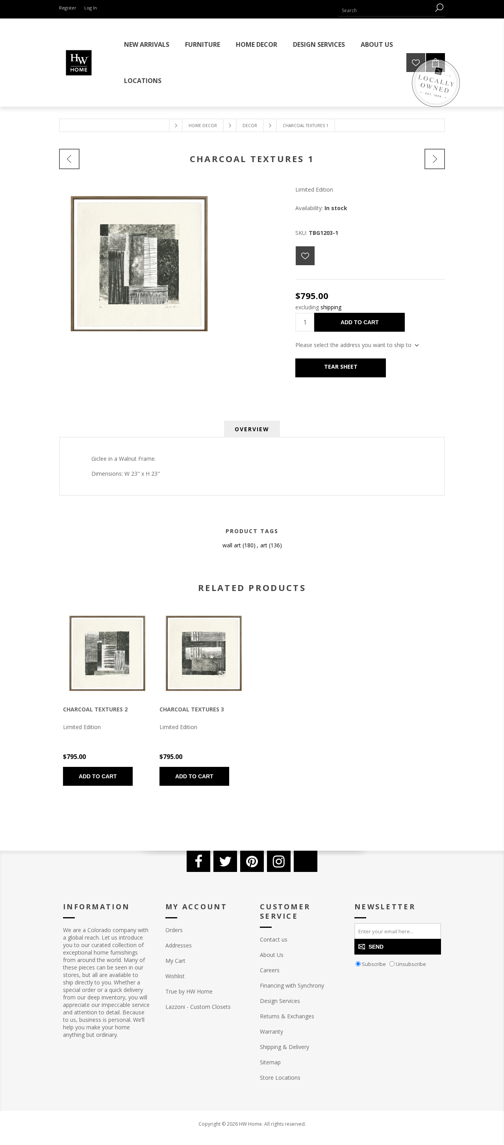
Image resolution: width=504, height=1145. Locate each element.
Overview (252, 429)
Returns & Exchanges (287, 1016)
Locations (142, 80)
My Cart (175, 960)
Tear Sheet (341, 366)
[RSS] (305, 861)
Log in (90, 8)
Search (439, 7)
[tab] (252, 429)
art (263, 545)
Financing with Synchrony (292, 985)
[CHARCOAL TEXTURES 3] (203, 653)
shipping (331, 307)
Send (376, 947)
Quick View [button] (93, 654)
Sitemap (270, 1062)
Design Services (280, 1001)
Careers (270, 970)
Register (67, 8)
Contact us (273, 939)
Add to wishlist (305, 255)
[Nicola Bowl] (69, 159)
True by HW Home (189, 991)
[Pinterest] (252, 861)
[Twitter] (225, 861)
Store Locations (280, 1077)
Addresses (178, 945)
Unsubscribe (411, 964)
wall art (231, 545)
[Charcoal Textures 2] (434, 159)
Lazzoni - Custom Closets (198, 1006)
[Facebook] (198, 861)
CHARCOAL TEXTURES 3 (191, 709)
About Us (272, 954)
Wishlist (175, 976)
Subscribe (374, 964)
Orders (174, 930)
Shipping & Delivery (284, 1047)
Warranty (271, 1031)
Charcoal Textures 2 (95, 709)
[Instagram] (279, 861)
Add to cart (360, 322)
